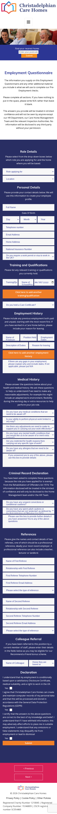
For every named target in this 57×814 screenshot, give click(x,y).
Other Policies (44, 798)
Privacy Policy (12, 798)
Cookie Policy (28, 798)
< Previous (28, 768)
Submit (29, 56)
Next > (28, 776)
